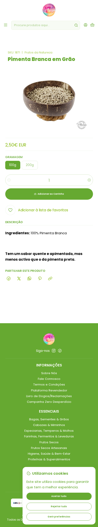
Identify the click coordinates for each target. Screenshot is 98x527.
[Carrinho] (92, 25)
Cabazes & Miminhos (49, 425)
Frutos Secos (49, 442)
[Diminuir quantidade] (9, 180)
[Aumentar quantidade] (89, 180)
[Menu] (6, 25)
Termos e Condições (49, 384)
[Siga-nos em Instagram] (54, 351)
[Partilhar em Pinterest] (39, 279)
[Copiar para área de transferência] (50, 279)
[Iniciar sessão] (86, 25)
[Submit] (76, 25)
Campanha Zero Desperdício (49, 402)
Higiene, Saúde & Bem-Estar (49, 453)
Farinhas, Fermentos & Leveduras (49, 436)
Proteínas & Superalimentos (49, 459)
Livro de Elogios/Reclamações (49, 396)
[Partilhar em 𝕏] (19, 279)
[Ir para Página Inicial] (49, 10)
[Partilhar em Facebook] (8, 279)
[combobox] (45, 25)
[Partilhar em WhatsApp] (29, 279)
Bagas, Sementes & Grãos (49, 419)
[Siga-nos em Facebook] (60, 351)
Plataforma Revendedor (49, 390)
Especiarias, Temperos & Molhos (49, 431)
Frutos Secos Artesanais (49, 448)
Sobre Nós (49, 373)
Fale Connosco (49, 379)
